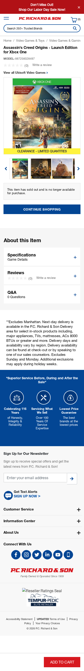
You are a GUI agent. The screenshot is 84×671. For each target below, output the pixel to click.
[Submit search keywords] (74, 28)
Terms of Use (51, 618)
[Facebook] (16, 554)
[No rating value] (14, 65)
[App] (68, 554)
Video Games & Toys (30, 40)
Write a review (42, 65)
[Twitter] (37, 554)
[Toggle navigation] (6, 18)
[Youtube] (58, 554)
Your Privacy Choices (47, 623)
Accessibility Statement (19, 618)
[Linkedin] (47, 554)
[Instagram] (26, 554)
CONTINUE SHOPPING (42, 209)
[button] (42, 495)
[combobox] (42, 28)
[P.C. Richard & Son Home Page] (42, 570)
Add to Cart (62, 662)
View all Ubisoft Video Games (25, 72)
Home (7, 40)
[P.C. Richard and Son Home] (39, 19)
